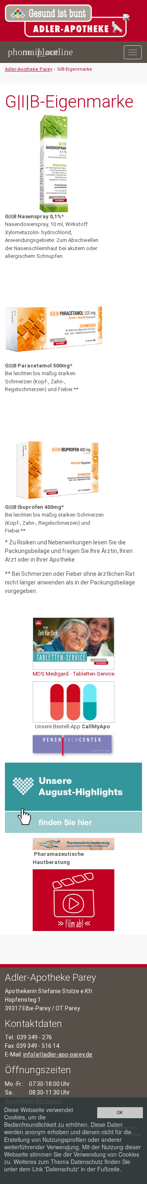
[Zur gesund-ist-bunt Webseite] (132, 17)
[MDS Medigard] (73, 644)
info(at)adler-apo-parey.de (57, 1054)
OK (120, 1112)
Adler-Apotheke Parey (28, 69)
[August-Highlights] (73, 797)
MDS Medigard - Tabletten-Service (73, 674)
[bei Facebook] (138, 79)
